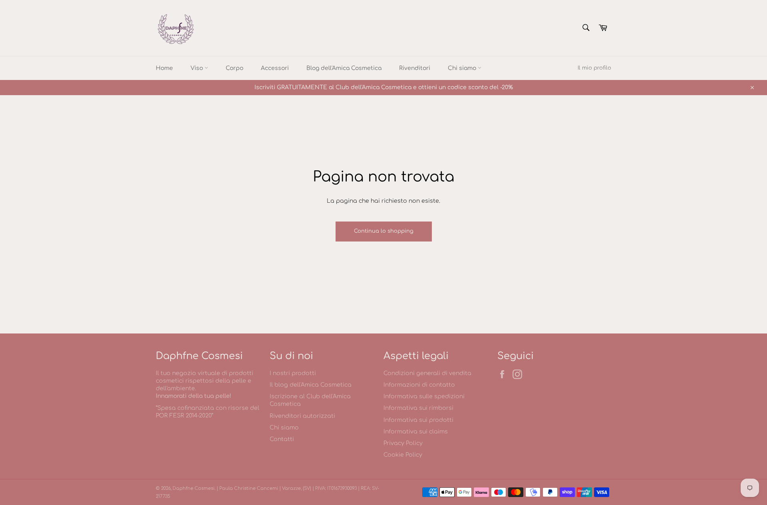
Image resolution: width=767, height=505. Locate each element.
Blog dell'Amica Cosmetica (344, 68)
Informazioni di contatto (419, 385)
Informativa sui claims (416, 432)
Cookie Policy (403, 455)
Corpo (234, 68)
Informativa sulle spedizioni (424, 396)
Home (164, 68)
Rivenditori (414, 68)
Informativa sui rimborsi (418, 408)
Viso (198, 68)
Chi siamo (463, 68)
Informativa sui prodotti (418, 420)
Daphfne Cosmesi (194, 488)
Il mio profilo (594, 68)
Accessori (275, 68)
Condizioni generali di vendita (427, 373)
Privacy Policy (403, 443)
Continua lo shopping (383, 231)
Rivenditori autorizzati (302, 416)
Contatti (282, 439)
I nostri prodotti (293, 373)
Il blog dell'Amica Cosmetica (311, 385)
